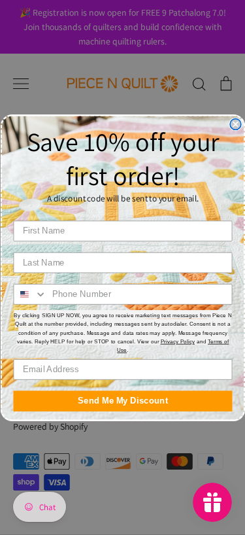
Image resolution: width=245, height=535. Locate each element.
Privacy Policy (177, 341)
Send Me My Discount (123, 400)
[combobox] (30, 293)
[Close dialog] (235, 123)
